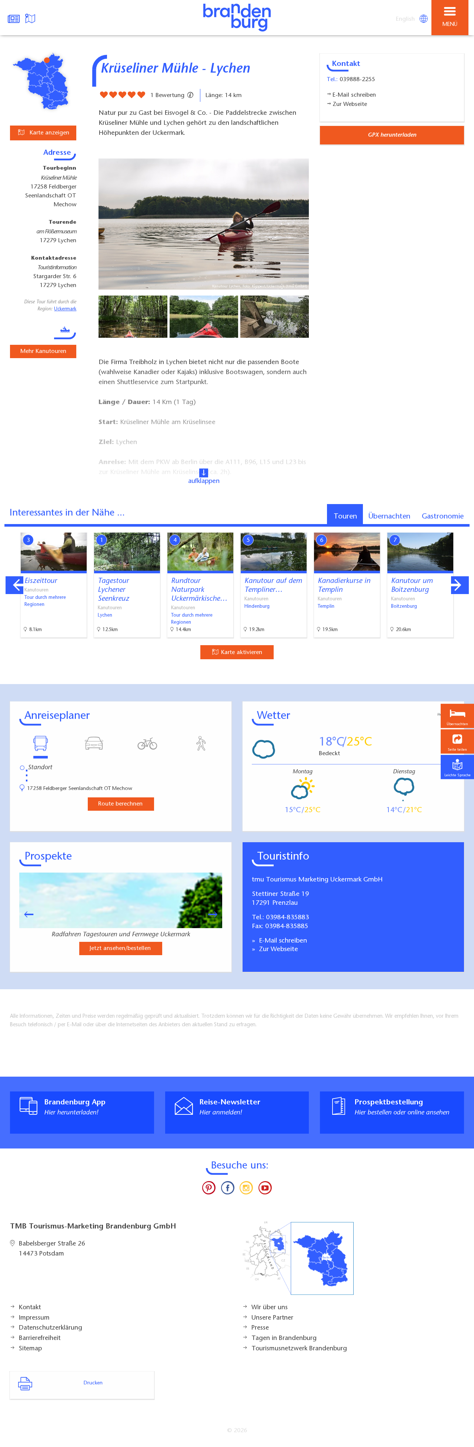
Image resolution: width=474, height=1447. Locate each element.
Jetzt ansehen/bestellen (120, 948)
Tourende (62, 222)
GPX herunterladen (392, 135)
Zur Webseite (277, 949)
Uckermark (65, 309)
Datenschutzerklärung (50, 1328)
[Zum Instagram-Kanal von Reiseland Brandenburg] (246, 1189)
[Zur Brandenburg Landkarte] (298, 1262)
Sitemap (30, 1349)
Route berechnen (120, 804)
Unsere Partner (272, 1318)
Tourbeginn (59, 168)
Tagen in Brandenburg (284, 1338)
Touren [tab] (345, 516)
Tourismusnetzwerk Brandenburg (299, 1349)
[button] (457, 741)
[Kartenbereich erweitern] (463, 528)
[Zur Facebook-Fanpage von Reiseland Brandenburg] (227, 1189)
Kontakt (30, 1307)
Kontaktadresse (53, 258)
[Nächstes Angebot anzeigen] (460, 585)
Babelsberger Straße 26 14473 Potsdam (52, 1249)
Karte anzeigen (48, 133)
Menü (450, 24)
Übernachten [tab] (389, 516)
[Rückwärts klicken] (25, 914)
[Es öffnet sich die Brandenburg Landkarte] (31, 17)
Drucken (93, 1383)
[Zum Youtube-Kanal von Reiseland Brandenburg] (265, 1189)
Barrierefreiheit (39, 1338)
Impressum (34, 1318)
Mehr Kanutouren (43, 351)
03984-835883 (287, 917)
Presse (260, 1328)
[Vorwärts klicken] (216, 914)
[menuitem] (406, 19)
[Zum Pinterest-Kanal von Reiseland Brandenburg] (209, 1189)
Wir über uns (269, 1307)
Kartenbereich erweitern (427, 527)
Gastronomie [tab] (443, 516)
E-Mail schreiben (282, 941)
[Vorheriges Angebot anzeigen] (14, 585)
